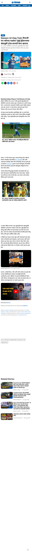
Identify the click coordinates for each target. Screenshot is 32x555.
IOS (26, 315)
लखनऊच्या (9, 164)
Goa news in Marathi (9, 310)
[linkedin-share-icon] (11, 84)
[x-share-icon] (5, 84)
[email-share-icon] (14, 84)
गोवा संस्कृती (13, 5)
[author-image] (2, 74)
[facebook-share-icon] (8, 84)
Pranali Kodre (7, 74)
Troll (24, 339)
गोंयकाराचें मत (25, 5)
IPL (2, 339)
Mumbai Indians (13, 339)
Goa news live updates (23, 313)
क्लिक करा (25, 305)
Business (3, 311)
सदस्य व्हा (8, 302)
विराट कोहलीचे (18, 159)
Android (20, 315)
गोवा (2, 5)
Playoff (20, 339)
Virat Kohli (7, 339)
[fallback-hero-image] (7, 385)
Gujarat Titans (4, 342)
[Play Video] (16, 291)
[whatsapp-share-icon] (2, 84)
